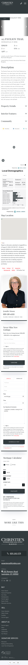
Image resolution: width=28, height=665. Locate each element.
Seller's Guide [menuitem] (4, 613)
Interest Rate (6, 482)
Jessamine (17, 268)
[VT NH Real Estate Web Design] (14, 653)
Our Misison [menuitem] (4, 633)
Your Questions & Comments (9, 407)
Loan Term (6, 461)
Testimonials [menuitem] (4, 631)
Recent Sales (11, 316)
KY (12, 268)
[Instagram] (10, 581)
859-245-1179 (21, 3)
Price (4, 469)
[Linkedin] (4, 581)
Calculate (14, 491)
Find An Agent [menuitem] (5, 599)
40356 (13, 270)
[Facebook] (2, 581)
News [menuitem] (2, 627)
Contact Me (16, 316)
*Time (4, 400)
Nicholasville (7, 270)
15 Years (14, 464)
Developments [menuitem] (4, 597)
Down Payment (7, 476)
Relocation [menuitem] (4, 641)
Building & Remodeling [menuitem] (7, 644)
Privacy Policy (16, 356)
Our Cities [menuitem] (4, 595)
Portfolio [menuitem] (3, 615)
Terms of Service (7, 447)
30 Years (7, 464)
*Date (4, 394)
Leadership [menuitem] (4, 629)
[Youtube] (7, 581)
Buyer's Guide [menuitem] (4, 601)
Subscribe (14, 362)
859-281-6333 (8, 314)
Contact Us (8, 378)
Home (3, 268)
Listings (8, 268)
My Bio (21, 316)
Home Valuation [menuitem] (5, 611)
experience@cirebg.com (11, 563)
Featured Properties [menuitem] (6, 593)
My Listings (5, 316)
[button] (2, 26)
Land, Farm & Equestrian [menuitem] (7, 646)
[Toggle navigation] (25, 3)
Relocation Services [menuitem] (6, 603)
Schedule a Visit (19, 378)
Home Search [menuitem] (4, 590)
